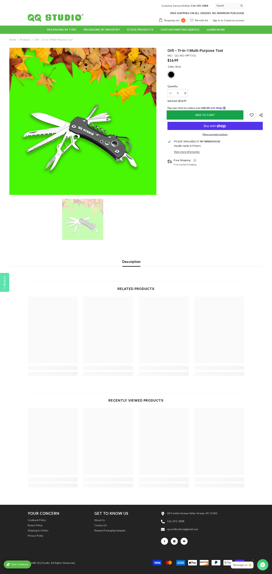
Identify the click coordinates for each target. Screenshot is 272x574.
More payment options (215, 134)
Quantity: (172, 86)
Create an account (234, 20)
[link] (251, 115)
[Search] (229, 6)
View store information (187, 152)
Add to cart (206, 114)
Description (131, 262)
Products (25, 39)
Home (12, 39)
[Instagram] (174, 541)
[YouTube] (184, 541)
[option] (82, 121)
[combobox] (227, 5)
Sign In (217, 20)
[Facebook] (164, 541)
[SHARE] (259, 115)
